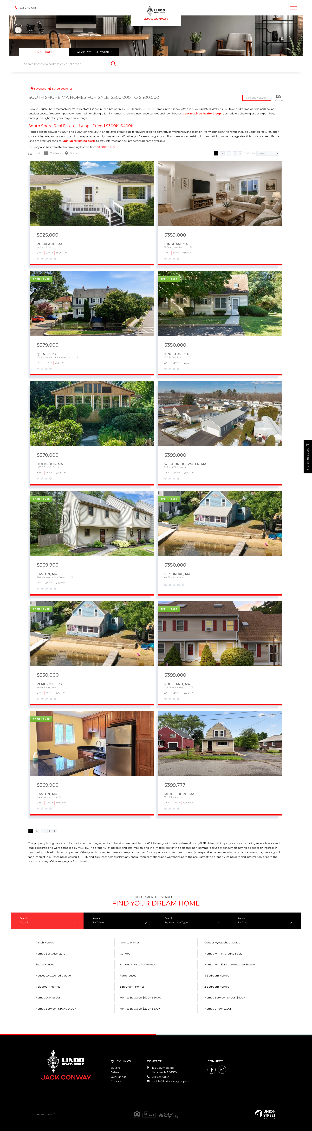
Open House (41, 279)
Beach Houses (44, 964)
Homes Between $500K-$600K (140, 997)
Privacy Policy (47, 1114)
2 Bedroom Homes (216, 986)
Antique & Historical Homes (138, 964)
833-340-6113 (27, 7)
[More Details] (55, 259)
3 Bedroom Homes (132, 986)
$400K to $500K (107, 147)
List (37, 153)
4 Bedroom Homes (47, 986)
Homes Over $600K (48, 997)
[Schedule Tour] (47, 259)
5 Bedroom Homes (216, 975)
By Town (98, 922)
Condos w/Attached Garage (222, 942)
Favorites (39, 88)
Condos (125, 953)
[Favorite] (42, 259)
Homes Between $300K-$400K (55, 1008)
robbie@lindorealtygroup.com (171, 1081)
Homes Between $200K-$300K (140, 1008)
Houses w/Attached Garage (53, 975)
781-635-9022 (160, 1076)
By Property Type (176, 922)
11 (235, 153)
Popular (25, 922)
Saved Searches (61, 88)
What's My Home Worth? (94, 51)
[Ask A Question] (51, 259)
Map (73, 153)
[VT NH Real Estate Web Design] (265, 1114)
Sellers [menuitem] (115, 1072)
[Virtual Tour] (35, 259)
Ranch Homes (44, 942)
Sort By (249, 153)
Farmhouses (128, 975)
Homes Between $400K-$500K (224, 997)
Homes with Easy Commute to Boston (229, 964)
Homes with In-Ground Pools (223, 953)
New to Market (129, 942)
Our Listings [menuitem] (118, 1076)
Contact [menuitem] (116, 1081)
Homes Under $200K (218, 1008)
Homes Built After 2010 (50, 953)
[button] (113, 64)
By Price (243, 922)
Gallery (55, 153)
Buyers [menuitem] (115, 1067)
